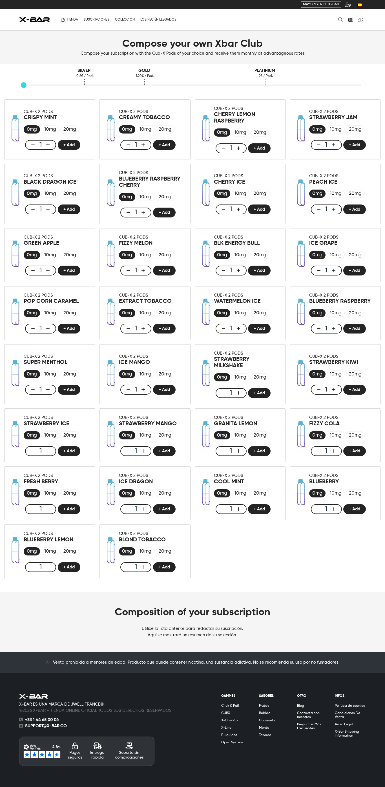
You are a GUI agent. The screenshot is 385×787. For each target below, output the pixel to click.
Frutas (264, 706)
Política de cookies (350, 706)
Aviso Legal (344, 724)
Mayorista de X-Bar (321, 4)
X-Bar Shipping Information (347, 733)
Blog (300, 706)
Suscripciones (96, 19)
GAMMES (228, 696)
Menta (264, 728)
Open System (232, 742)
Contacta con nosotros (308, 715)
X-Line (226, 728)
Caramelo (267, 720)
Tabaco (265, 735)
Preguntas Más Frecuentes (309, 726)
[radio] (32, 129)
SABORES (266, 696)
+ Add (69, 145)
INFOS (339, 696)
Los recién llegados (158, 19)
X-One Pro (229, 720)
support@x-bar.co (46, 726)
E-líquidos (229, 735)
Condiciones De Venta (347, 715)
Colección (125, 19)
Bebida (265, 713)
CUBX (225, 713)
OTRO (301, 696)
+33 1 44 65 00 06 (42, 720)
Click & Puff (230, 706)
